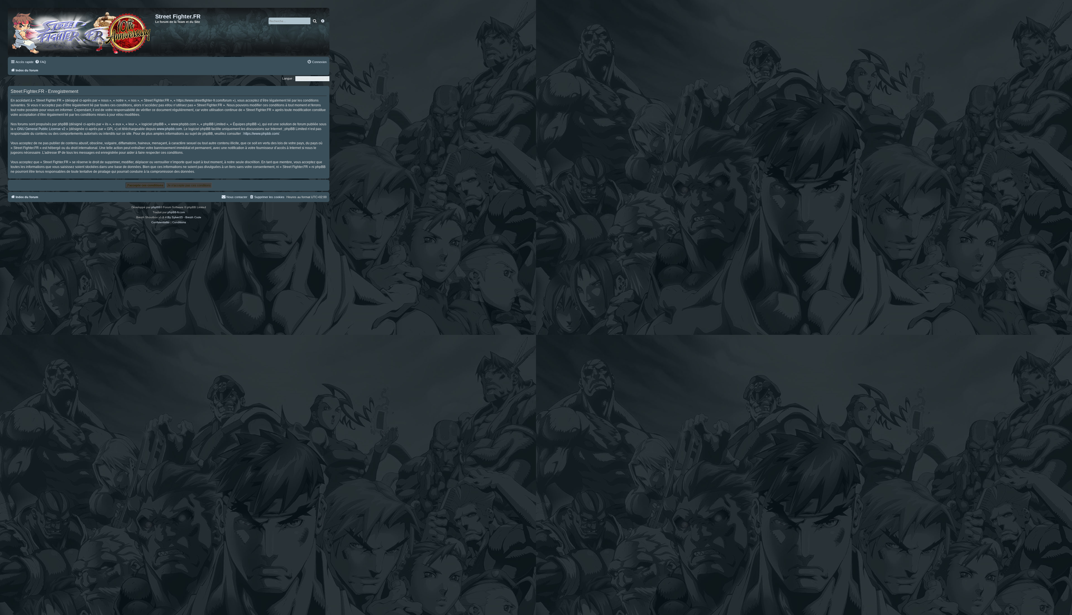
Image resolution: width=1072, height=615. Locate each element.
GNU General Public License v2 (41, 129)
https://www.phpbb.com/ (261, 134)
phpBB (155, 207)
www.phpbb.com (169, 129)
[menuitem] (40, 62)
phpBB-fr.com (176, 212)
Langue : (288, 78)
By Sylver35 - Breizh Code (184, 217)
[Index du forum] (82, 31)
